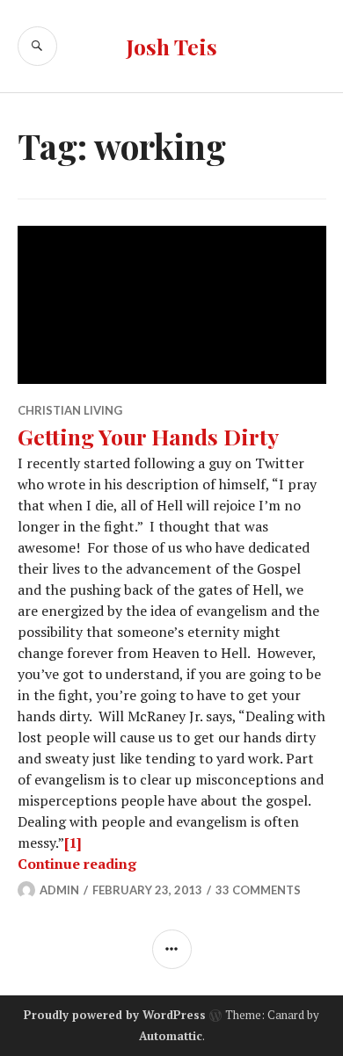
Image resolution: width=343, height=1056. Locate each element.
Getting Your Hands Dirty (148, 436)
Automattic (170, 1036)
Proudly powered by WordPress (115, 1015)
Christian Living (70, 410)
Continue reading (77, 863)
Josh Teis (171, 46)
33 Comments (258, 890)
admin (59, 890)
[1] (73, 842)
